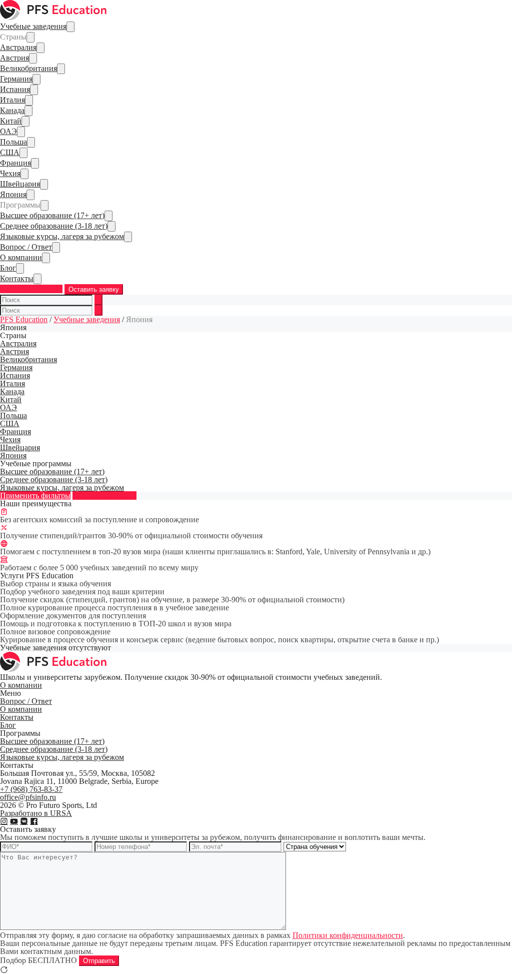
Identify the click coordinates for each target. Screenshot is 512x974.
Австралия (18, 47)
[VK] (24, 821)
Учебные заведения (33, 26)
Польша (13, 142)
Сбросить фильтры (104, 495)
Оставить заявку (93, 289)
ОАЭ (8, 131)
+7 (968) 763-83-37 (31, 289)
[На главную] (54, 17)
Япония (13, 194)
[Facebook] (34, 821)
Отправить (99, 960)
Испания (15, 89)
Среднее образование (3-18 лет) (54, 226)
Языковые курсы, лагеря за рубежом (62, 236)
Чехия (10, 173)
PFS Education (24, 319)
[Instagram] (4, 821)
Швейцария (20, 184)
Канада (12, 110)
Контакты (17, 278)
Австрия (14, 58)
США (10, 152)
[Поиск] (98, 300)
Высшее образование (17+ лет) (52, 215)
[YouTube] (14, 821)
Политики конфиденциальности (347, 935)
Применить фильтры (35, 495)
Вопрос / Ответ (26, 247)
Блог (8, 268)
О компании (21, 257)
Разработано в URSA (36, 813)
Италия (12, 100)
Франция (15, 163)
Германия (16, 79)
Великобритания (28, 68)
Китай (11, 121)
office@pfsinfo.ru (28, 797)
